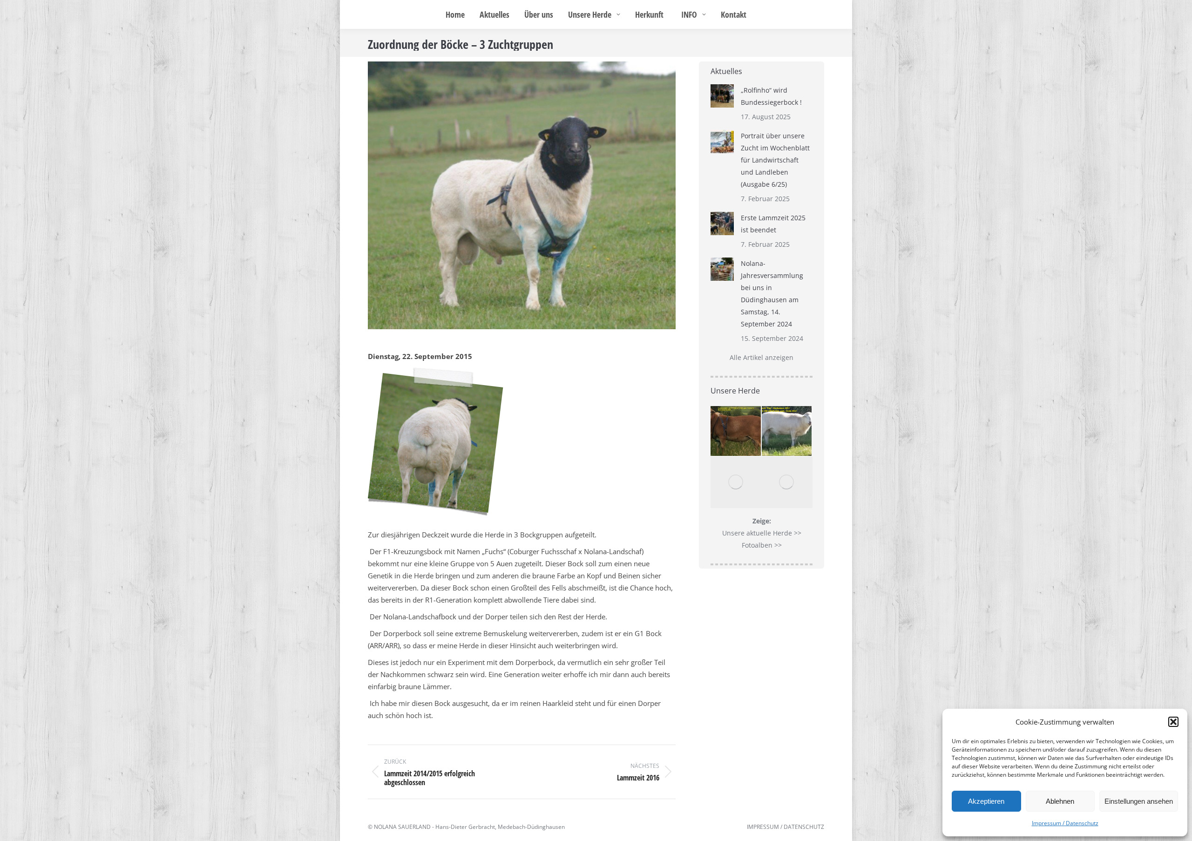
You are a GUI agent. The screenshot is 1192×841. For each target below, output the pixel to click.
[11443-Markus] (736, 431)
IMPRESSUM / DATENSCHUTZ (785, 827)
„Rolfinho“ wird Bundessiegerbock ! (771, 96)
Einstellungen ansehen (1138, 801)
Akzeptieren (986, 801)
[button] (1173, 721)
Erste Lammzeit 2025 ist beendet (773, 223)
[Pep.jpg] (787, 431)
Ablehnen (1060, 801)
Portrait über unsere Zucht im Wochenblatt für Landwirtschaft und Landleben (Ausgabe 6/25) (775, 160)
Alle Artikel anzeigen (761, 357)
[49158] (736, 482)
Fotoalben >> (762, 545)
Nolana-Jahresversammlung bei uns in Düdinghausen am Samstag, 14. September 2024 (772, 293)
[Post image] (722, 96)
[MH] (787, 482)
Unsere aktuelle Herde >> (761, 533)
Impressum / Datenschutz (1065, 823)
